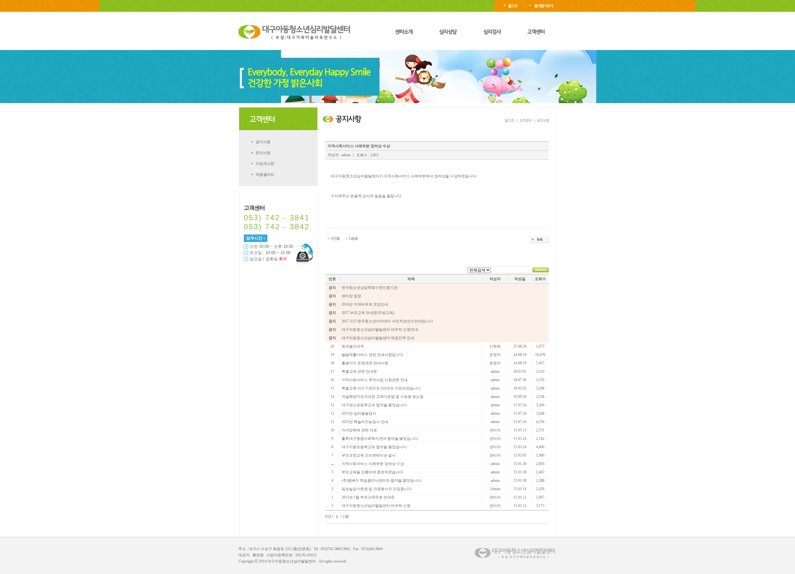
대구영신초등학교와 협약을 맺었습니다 (374, 405)
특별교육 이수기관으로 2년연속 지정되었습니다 (381, 388)
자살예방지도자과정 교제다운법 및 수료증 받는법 (383, 396)
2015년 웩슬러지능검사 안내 (365, 422)
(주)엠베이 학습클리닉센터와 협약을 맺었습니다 (381, 480)
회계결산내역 (353, 346)
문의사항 (263, 153)
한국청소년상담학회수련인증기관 (370, 287)
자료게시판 (265, 164)
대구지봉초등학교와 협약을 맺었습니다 (374, 447)
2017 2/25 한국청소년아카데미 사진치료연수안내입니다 (387, 321)
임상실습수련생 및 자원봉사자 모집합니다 (376, 489)
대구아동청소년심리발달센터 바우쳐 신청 (376, 505)
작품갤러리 (265, 174)
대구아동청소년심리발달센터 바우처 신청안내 (380, 329)
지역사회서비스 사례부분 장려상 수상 (373, 464)
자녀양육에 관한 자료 (359, 430)
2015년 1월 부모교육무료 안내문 (368, 497)
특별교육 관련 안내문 (359, 371)
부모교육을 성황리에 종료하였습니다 (372, 472)
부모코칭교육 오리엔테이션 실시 (369, 455)
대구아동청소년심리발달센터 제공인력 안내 (378, 338)
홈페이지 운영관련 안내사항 (365, 363)
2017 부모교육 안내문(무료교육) (368, 313)
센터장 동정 (351, 296)
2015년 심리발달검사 (359, 413)
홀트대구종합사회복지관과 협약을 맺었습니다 (380, 438)
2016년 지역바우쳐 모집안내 (365, 304)
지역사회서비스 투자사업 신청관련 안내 (375, 380)
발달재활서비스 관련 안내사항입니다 (372, 355)
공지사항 (263, 142)
